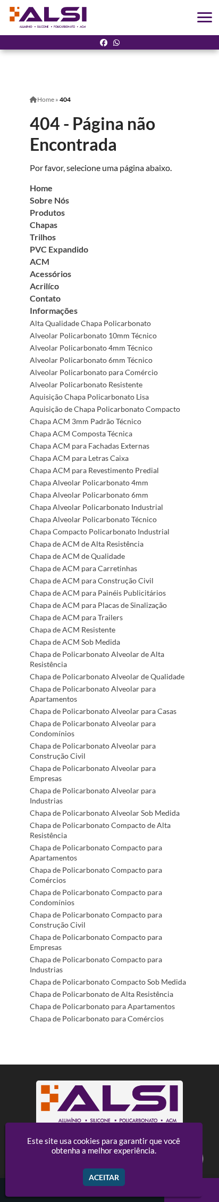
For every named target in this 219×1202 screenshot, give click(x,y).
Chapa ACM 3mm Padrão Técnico (85, 421)
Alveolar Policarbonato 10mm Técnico (93, 335)
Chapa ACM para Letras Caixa (79, 457)
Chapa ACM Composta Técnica (81, 433)
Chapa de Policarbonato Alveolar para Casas (103, 711)
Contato (45, 298)
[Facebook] (103, 42)
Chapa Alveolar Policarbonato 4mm (89, 482)
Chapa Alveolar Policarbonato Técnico (93, 519)
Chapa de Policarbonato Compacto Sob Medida (108, 981)
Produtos (47, 212)
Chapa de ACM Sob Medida (75, 641)
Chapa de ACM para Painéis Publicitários (98, 592)
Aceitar (104, 1177)
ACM (39, 261)
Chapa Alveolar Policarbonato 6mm (89, 494)
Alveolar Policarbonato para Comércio (94, 372)
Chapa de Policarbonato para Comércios (97, 1018)
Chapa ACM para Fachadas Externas (89, 445)
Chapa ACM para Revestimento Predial (94, 470)
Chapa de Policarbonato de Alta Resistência (101, 993)
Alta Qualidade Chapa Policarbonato (90, 323)
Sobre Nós (49, 200)
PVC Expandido (59, 249)
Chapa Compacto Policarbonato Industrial (100, 531)
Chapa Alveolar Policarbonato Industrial (96, 506)
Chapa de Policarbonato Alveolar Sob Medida (105, 812)
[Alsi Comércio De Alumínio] (109, 1104)
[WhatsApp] (116, 42)
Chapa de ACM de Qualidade (77, 556)
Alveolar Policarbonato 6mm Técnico (91, 359)
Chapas (43, 225)
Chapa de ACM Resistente (72, 629)
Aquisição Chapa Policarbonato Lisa (89, 396)
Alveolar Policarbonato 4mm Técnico (91, 347)
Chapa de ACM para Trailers (76, 617)
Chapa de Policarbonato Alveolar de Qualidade (107, 676)
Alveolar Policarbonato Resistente (86, 384)
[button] (204, 17)
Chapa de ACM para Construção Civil (92, 580)
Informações (54, 310)
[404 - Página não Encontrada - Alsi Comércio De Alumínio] (48, 17)
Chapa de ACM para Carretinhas (83, 568)
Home (41, 188)
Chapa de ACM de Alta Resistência (87, 543)
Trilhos (43, 237)
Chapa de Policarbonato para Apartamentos (102, 1006)
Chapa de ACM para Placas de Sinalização (98, 605)
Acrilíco (44, 286)
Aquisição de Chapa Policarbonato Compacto (105, 408)
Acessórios (50, 274)
